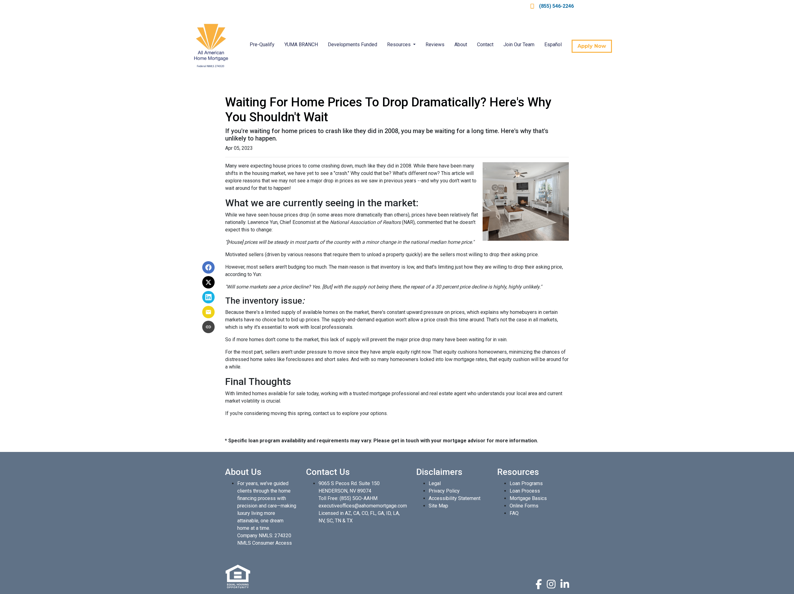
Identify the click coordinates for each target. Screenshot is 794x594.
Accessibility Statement (454, 498)
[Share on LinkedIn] (208, 297)
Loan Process (525, 491)
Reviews (435, 44)
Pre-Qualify (262, 44)
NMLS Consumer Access (264, 543)
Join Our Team (518, 44)
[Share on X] (208, 282)
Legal (435, 483)
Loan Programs (526, 483)
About (460, 44)
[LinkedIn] (564, 584)
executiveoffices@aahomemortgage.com (363, 506)
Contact (485, 44)
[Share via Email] (208, 312)
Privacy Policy (444, 491)
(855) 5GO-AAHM (358, 498)
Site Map (438, 506)
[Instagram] (551, 584)
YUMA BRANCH (301, 44)
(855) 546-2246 (556, 6)
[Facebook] (539, 584)
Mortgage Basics (528, 498)
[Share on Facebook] (208, 267)
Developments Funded (352, 44)
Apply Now (592, 46)
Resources (399, 44)
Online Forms (524, 506)
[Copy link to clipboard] (208, 327)
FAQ (514, 513)
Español (553, 44)
